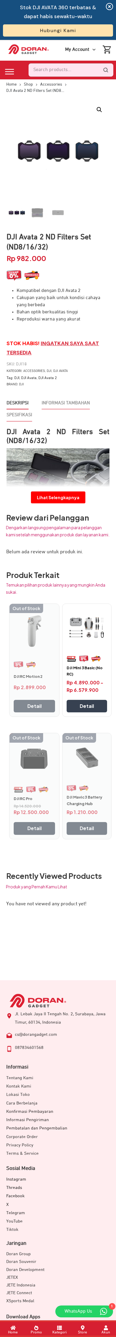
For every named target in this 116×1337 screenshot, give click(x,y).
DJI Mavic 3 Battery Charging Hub (84, 800)
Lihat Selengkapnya (58, 497)
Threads (14, 1187)
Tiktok (12, 1229)
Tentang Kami (19, 1078)
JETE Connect (19, 1293)
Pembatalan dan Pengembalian (36, 1128)
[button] (99, 109)
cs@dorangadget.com (36, 1034)
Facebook (15, 1196)
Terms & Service (22, 1153)
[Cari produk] (105, 70)
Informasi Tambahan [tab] (66, 403)
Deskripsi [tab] (18, 403)
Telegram (15, 1213)
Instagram (16, 1179)
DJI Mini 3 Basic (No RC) (84, 671)
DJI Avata (60, 371)
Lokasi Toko (18, 1094)
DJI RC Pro (23, 798)
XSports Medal (20, 1301)
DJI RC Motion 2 (28, 676)
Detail (34, 706)
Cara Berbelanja (21, 1103)
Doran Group (18, 1254)
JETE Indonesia (20, 1285)
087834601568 (29, 1047)
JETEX (12, 1277)
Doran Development (25, 1269)
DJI (49, 371)
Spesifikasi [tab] (19, 415)
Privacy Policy (19, 1145)
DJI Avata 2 (47, 378)
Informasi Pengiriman (27, 1120)
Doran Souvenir (21, 1261)
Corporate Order (22, 1137)
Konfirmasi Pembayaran (29, 1111)
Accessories (34, 371)
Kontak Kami (18, 1086)
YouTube (14, 1221)
